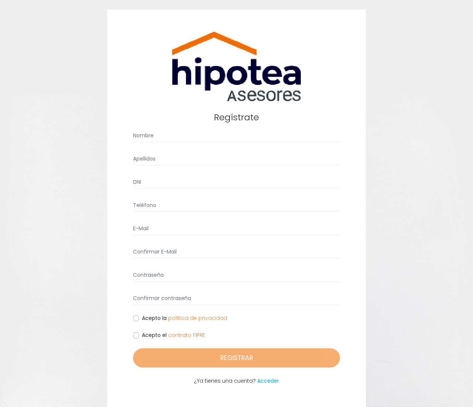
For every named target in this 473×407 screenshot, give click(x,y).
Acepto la (154, 318)
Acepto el (154, 335)
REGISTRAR (236, 357)
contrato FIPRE (186, 335)
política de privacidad (197, 318)
